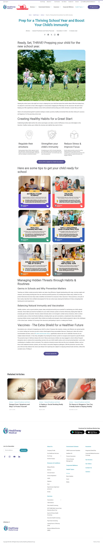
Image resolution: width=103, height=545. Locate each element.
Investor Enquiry (51, 458)
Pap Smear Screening (52, 520)
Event (67, 479)
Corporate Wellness (68, 7)
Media (67, 482)
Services (32, 7)
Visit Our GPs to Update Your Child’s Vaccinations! (51, 161)
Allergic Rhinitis (51, 467)
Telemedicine (50, 502)
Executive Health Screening (53, 517)
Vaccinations (50, 500)
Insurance (56, 7)
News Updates (69, 476)
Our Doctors (57, 1)
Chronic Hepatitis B (51, 475)
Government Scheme (44, 7)
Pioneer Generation (71, 456)
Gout (48, 484)
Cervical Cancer (51, 472)
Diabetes (49, 481)
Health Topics (79, 7)
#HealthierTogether (22, 8)
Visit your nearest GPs (51, 353)
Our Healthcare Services (53, 453)
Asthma (49, 469)
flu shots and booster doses (42, 333)
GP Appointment (94, 7)
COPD (48, 478)
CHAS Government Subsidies (73, 450)
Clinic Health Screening (52, 505)
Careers (77, 1)
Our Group (42, 1)
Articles (42, 15)
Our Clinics (64, 1)
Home (30, 15)
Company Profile (51, 450)
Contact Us (70, 1)
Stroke (48, 491)
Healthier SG (69, 453)
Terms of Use (96, 541)
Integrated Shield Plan (91, 450)
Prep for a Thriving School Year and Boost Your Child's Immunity (59, 15)
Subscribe (23, 450)
